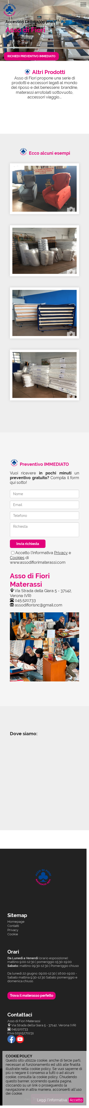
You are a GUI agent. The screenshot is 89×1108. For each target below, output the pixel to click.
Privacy (61, 552)
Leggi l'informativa (52, 1100)
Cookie (12, 934)
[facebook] (11, 1039)
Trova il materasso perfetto (31, 995)
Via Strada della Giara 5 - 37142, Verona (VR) (43, 1025)
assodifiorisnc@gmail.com (38, 605)
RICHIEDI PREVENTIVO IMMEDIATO (31, 56)
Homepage (15, 921)
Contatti (13, 926)
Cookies (17, 557)
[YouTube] (20, 1039)
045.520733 (25, 600)
